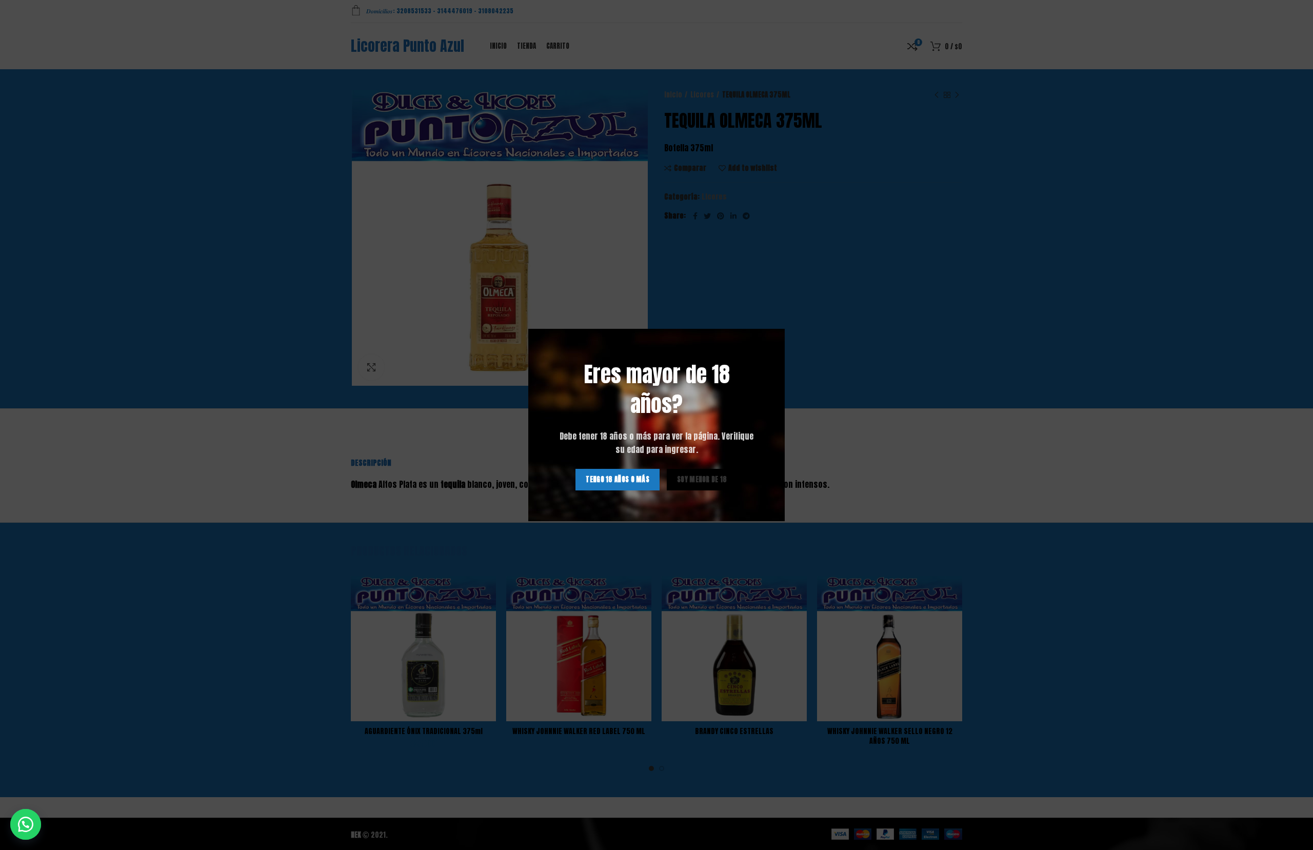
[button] (25, 824)
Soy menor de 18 (702, 479)
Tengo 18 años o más (617, 479)
